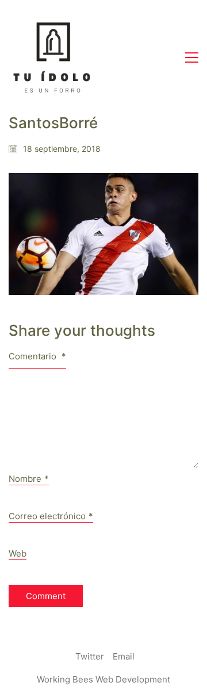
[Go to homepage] (52, 57)
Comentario (37, 356)
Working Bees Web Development (103, 679)
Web (17, 553)
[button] (191, 57)
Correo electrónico (51, 516)
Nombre (29, 478)
